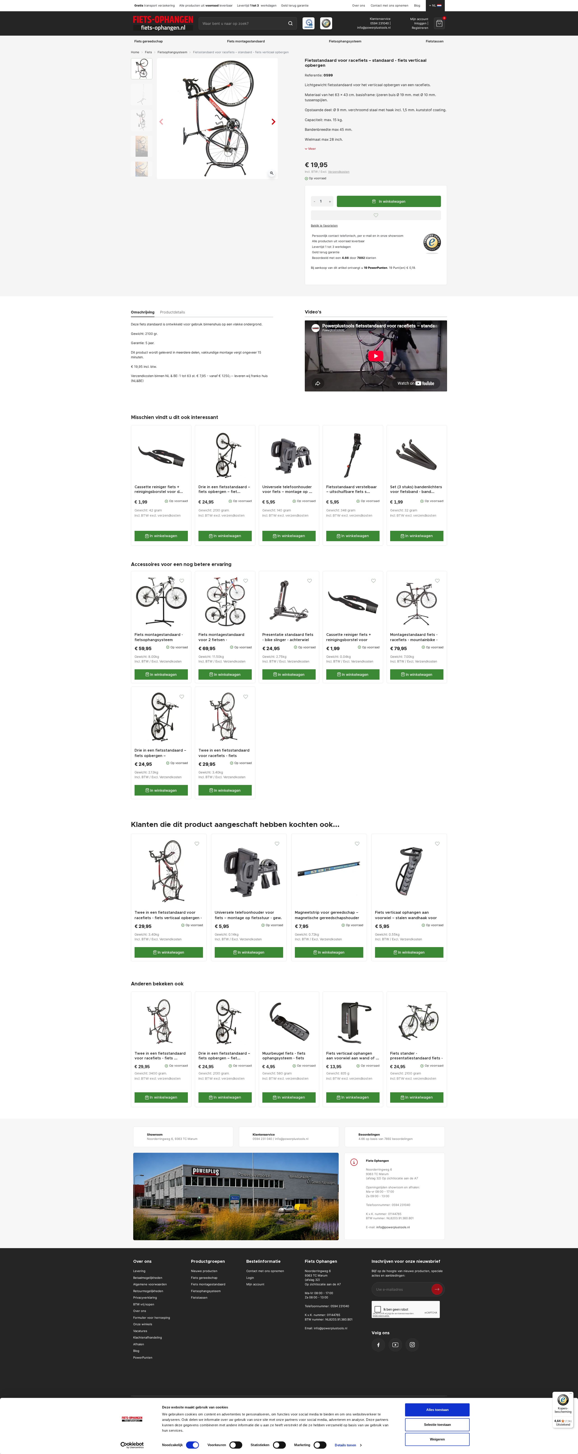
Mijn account (255, 1284)
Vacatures (140, 1331)
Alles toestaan (437, 1410)
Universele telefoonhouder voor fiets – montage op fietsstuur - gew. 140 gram (248, 918)
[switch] (235, 1445)
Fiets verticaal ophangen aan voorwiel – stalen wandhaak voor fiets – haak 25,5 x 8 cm (406, 918)
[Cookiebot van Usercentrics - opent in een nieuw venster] (132, 1445)
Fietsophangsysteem (172, 52)
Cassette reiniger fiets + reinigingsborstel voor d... (159, 489)
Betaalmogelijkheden (147, 1277)
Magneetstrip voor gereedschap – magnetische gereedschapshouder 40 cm (327, 918)
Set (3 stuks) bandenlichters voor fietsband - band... (416, 489)
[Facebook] (378, 1345)
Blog (417, 5)
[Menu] (570, 1394)
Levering (139, 1271)
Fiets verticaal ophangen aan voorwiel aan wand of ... (352, 1056)
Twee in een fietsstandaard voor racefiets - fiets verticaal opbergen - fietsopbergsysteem (168, 918)
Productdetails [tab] (172, 312)
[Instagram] (412, 1344)
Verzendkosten (339, 171)
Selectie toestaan (437, 1424)
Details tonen (345, 1445)
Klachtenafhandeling (147, 1337)
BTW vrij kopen (143, 1304)
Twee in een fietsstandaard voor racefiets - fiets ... (160, 1056)
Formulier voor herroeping (151, 1317)
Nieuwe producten (204, 1271)
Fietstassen (199, 1297)
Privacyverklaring (145, 1297)
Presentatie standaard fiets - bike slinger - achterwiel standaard (287, 640)
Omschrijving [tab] (142, 312)
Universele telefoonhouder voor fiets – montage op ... (287, 489)
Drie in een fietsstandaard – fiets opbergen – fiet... (224, 489)
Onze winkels (142, 1324)
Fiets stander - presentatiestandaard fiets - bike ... (416, 1058)
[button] (439, 23)
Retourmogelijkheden (148, 1291)
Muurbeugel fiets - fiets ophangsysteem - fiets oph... (283, 1058)
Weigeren (437, 1439)
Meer (312, 148)
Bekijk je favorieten (324, 225)
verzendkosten (169, 515)
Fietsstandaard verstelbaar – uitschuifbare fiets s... (351, 489)
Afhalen (138, 1344)
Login (250, 1277)
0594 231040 (379, 23)
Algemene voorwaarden (150, 1284)
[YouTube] (395, 1344)
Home (135, 52)
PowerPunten (142, 1357)
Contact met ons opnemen (389, 5)
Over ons (358, 5)
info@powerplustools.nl (374, 27)
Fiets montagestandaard (208, 1284)
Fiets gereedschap (204, 1277)
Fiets (148, 52)
